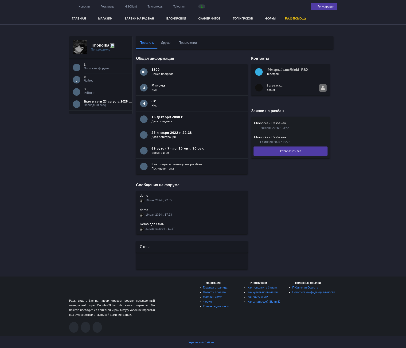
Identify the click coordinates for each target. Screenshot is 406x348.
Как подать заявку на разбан (177, 164)
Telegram (179, 6)
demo (144, 195)
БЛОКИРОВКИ (176, 18)
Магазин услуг (212, 297)
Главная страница (215, 287)
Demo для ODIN (152, 224)
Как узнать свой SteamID (264, 301)
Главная (79, 18)
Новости (84, 6)
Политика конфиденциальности (313, 292)
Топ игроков (243, 18)
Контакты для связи (216, 306)
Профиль (147, 42)
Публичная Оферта (305, 287)
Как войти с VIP (258, 297)
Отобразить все (290, 151)
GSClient (131, 6)
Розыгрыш (107, 6)
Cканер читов (209, 18)
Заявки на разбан (139, 18)
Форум (270, 18)
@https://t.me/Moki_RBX (287, 69)
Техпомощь (155, 6)
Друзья (166, 42)
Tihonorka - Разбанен (270, 123)
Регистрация (325, 6)
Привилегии (188, 42)
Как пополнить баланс (262, 287)
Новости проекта (214, 292)
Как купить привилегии (263, 292)
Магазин (105, 18)
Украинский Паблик (201, 342)
